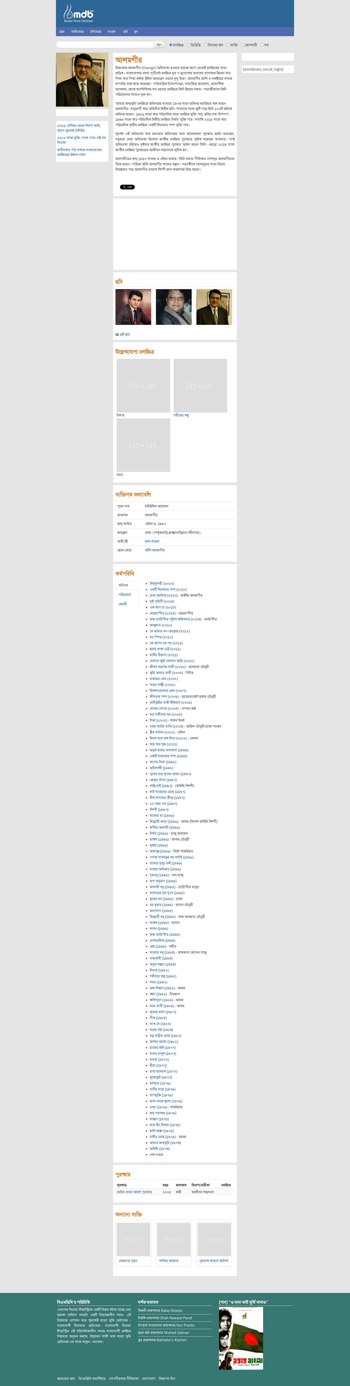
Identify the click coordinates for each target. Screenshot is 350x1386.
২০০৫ (173, 708)
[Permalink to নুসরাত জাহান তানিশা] (214, 1239)
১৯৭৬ (165, 1083)
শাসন (153, 928)
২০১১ (178, 643)
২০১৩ (196, 619)
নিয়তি (142, 1318)
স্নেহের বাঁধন (157, 780)
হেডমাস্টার (157, 613)
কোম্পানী (251, 45)
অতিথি (154, 1149)
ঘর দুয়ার (155, 905)
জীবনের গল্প (158, 696)
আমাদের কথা (66, 1378)
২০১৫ (169, 601)
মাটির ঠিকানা (158, 655)
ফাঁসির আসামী (159, 827)
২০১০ (189, 661)
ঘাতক (153, 923)
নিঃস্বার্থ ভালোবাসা (150, 1325)
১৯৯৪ (170, 917)
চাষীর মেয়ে (157, 1137)
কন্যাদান (155, 911)
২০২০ (168, 583)
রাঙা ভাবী (156, 1006)
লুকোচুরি (155, 1077)
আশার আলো (158, 1042)
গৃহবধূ (154, 875)
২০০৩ (178, 726)
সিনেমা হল (215, 45)
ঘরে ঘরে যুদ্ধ (158, 744)
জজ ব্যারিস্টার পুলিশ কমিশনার (170, 619)
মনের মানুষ (157, 1053)
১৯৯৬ (169, 815)
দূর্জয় (153, 845)
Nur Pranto (185, 1325)
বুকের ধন (156, 899)
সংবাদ (111, 32)
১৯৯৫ (164, 875)
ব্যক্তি (234, 45)
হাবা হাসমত (158, 1071)
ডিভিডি (196, 45)
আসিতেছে (77, 32)
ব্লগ (136, 32)
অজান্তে (154, 851)
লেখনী (123, 604)
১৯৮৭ (171, 1012)
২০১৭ (172, 595)
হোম (62, 32)
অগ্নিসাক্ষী (156, 768)
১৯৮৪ (166, 1024)
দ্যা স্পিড (155, 637)
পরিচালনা (125, 595)
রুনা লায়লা (152, 541)
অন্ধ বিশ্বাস (157, 988)
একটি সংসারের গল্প (163, 756)
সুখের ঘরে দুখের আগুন (165, 774)
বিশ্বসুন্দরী (156, 583)
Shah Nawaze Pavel (176, 1318)
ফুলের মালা (157, 1012)
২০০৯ (177, 673)
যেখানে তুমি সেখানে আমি (166, 661)
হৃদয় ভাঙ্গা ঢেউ (160, 649)
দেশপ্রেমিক (157, 940)
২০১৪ (171, 607)
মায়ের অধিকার (159, 869)
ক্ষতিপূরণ (156, 1000)
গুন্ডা (153, 1107)
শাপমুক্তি (155, 1095)
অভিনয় (123, 585)
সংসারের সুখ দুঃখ (161, 893)
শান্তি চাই (155, 786)
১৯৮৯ (168, 1000)
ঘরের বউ (156, 1030)
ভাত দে (155, 1024)
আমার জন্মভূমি (160, 1143)
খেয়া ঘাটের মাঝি (161, 726)
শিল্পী (153, 809)
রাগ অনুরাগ (157, 881)
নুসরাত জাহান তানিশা (214, 1261)
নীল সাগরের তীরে (161, 798)
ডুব (140, 1340)
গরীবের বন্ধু (181, 415)
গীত (152, 1018)
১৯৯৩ (169, 952)
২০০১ (172, 744)
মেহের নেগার (158, 708)
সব (266, 45)
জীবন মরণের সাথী (162, 667)
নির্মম (153, 833)
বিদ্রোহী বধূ (157, 917)
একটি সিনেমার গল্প (162, 589)
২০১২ (167, 625)
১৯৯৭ (186, 774)
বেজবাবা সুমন (128, 1261)
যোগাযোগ (148, 1378)
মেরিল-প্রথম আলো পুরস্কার (134, 1192)
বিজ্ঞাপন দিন (167, 1378)
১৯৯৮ (171, 762)
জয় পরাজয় (157, 1113)
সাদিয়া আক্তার (168, 1261)
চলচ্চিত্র (178, 45)
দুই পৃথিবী (156, 601)
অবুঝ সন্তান (157, 964)
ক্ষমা (152, 994)
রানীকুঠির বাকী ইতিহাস (165, 702)
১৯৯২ (163, 970)
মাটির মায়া (157, 1089)
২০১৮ (181, 589)
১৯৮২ (176, 1036)
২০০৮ (172, 679)
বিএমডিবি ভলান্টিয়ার (92, 1378)
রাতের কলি (157, 1047)
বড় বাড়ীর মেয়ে (160, 1036)
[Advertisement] (175, 234)
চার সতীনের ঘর (160, 714)
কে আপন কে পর (161, 643)
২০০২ (169, 732)
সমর (120, 475)
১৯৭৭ (170, 1047)
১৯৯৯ (183, 750)
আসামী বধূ (157, 887)
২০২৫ (167, 1192)
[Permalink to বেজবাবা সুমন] (133, 1239)
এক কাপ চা (157, 607)
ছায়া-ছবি (144, 1333)
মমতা (153, 1059)
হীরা (152, 1065)
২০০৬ (173, 696)
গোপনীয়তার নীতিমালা (124, 1378)
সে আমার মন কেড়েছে (164, 631)
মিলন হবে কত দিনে (162, 738)
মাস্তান (154, 1119)
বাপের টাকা (157, 762)
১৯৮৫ (161, 1018)
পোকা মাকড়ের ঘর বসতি (166, 857)
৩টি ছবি (125, 334)
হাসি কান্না (156, 1131)
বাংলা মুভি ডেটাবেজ (99, 14)
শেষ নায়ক (156, 1155)
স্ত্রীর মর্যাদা (157, 732)
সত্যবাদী (155, 958)
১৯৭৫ (164, 1119)
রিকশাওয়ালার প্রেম (162, 690)
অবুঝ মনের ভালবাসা (163, 750)
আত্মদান (155, 625)
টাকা (153, 720)
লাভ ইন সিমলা (159, 1125)
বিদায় (120, 415)
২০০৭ (181, 690)
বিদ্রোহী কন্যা (158, 821)
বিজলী (142, 1310)
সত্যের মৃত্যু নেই (160, 863)
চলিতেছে (95, 32)
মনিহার (154, 1083)
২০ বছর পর (158, 804)
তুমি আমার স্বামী (160, 673)
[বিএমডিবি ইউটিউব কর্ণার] (241, 1338)
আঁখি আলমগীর (155, 550)
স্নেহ (152, 946)
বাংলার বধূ (157, 952)
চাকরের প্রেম (158, 679)
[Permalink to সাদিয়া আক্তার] (173, 1239)
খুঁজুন (159, 44)
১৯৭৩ (175, 1143)
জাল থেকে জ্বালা (160, 1101)
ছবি (125, 32)
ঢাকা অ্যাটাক (158, 595)
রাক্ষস (153, 839)
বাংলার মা (156, 815)
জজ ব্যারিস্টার (159, 934)
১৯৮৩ (168, 1030)
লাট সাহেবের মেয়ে (162, 792)
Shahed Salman (176, 1333)
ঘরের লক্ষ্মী (157, 685)
